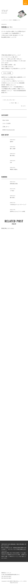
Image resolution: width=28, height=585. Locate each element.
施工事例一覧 (14, 314)
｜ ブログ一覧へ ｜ (14, 103)
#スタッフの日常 (7, 73)
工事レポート (6, 126)
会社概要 (14, 401)
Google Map (21, 390)
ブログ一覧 (14, 495)
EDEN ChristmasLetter (9, 129)
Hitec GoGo (6, 120)
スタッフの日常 (7, 123)
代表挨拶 (14, 359)
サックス (23, 106)
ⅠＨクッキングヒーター (9, 100)
